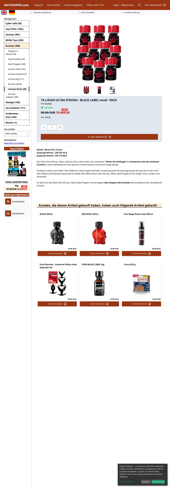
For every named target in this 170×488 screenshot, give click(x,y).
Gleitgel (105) (13, 102)
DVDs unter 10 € (95, 4)
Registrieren (127, 4)
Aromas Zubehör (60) (12, 95)
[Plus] (60, 127)
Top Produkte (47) (15, 59)
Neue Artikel (53, 4)
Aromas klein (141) (16, 69)
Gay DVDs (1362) (14, 28)
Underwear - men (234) (13, 115)
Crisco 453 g (130, 264)
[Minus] (44, 127)
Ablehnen (146, 482)
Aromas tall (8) (14, 84)
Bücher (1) (11, 122)
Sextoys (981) (13, 34)
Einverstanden (158, 482)
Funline (48, 103)
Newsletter (10, 139)
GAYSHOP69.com (16, 5)
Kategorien (10, 18)
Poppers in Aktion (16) (12, 53)
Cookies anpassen (126, 482)
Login (116, 4)
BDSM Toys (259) (14, 40)
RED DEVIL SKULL (90, 214)
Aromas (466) (13, 45)
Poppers (38, 4)
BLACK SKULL (46, 214)
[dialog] (143, 475)
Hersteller (9, 129)
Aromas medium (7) (16, 74)
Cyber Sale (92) (14, 23)
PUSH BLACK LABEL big (93, 264)
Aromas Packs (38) (16, 89)
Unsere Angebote (73, 4)
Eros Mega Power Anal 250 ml (138, 214)
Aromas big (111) (15, 79)
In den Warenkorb (97, 136)
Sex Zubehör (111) (15, 107)
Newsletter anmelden (14, 143)
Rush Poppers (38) (15, 64)
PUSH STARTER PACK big (16, 183)
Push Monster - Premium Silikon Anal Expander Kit (58, 266)
